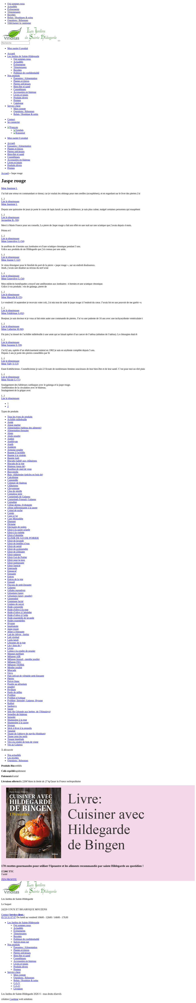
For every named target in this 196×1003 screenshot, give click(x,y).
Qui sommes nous (16, 3)
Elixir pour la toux (16, 560)
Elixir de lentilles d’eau (18, 543)
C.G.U (16, 986)
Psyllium (11, 689)
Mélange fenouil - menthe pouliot (23, 659)
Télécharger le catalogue (19, 23)
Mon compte (19, 108)
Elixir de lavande (15, 540)
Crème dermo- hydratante (19, 505)
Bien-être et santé (21, 86)
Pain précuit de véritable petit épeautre (25, 675)
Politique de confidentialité (26, 73)
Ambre (10, 438)
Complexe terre (14, 494)
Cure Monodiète (15, 518)
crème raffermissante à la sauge (22, 507)
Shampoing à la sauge (17, 722)
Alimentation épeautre (18, 430)
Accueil (11, 53)
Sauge (10, 709)
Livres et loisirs (20, 95)
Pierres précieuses (22, 84)
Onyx (10, 673)
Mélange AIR (14, 656)
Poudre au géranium (17, 684)
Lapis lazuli (13, 640)
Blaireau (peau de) (16, 466)
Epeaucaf (11, 571)
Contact (11, 119)
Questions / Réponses (17, 20)
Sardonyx (12, 706)
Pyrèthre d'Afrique (16, 697)
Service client (13, 106)
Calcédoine (12, 477)
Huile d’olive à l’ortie (17, 615)
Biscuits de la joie (15, 463)
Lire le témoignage (10, 201)
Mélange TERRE (15, 664)
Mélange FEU (14, 662)
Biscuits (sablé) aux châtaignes (22, 460)
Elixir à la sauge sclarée (18, 529)
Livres (10, 648)
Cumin (10, 513)
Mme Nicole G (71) (10, 379)
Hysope (11, 623)
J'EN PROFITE (9, 879)
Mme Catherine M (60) (12, 329)
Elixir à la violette (15, 532)
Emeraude (12, 568)
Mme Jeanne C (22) (10, 260)
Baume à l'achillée (16, 452)
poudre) (11, 686)
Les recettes (13, 757)
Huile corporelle (15, 607)
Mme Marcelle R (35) (11, 297)
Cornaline (12, 502)
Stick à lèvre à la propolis (19, 728)
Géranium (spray (15, 593)
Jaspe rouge (13, 629)
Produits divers (20, 97)
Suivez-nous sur (21, 942)
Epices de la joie (15, 579)
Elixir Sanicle (13, 565)
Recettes (11, 14)
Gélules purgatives (16, 590)
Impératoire (12, 626)
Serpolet (11, 717)
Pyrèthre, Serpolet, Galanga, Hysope (25, 700)
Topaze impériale (15, 739)
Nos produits (13, 75)
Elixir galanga (14, 554)
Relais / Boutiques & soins (20, 17)
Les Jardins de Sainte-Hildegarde (23, 56)
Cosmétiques (19, 89)
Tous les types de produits (19, 416)
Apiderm (11, 447)
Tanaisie (11, 731)
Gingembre (12, 598)
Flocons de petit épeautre (19, 584)
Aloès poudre (13, 436)
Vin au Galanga (15, 744)
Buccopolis (12, 471)
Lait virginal (13, 637)
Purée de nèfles (14, 692)
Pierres (10, 678)
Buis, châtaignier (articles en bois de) (25, 474)
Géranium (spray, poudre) (19, 596)
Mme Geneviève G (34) (12, 241)
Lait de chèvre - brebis (18, 634)
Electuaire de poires (16, 527)
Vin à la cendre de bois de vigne (22, 742)
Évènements (13, 9)
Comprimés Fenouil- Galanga (21, 499)
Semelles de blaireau (17, 714)
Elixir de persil (14, 546)
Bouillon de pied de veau (19, 469)
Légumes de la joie (16, 642)
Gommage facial (15, 601)
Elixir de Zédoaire (16, 551)
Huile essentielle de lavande (20, 618)
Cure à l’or (12, 516)
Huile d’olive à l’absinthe (19, 612)
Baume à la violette (16, 455)
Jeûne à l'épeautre (15, 631)
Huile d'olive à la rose (17, 609)
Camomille (12, 480)
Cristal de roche (15, 510)
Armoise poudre (15, 449)
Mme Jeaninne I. (9, 188)
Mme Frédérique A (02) (12, 313)
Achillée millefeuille (17, 419)
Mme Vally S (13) (10, 363)
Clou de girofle (14, 491)
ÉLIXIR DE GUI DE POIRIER (23, 538)
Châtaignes (12, 485)
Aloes (10, 433)
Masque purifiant (15, 653)
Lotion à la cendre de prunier (21, 651)
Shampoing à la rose (17, 720)
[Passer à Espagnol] (19, 133)
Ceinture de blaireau (17, 483)
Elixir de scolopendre (17, 549)
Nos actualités (14, 755)
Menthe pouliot (14, 667)
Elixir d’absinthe (15, 535)
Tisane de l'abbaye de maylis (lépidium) (26, 733)
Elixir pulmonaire (15, 562)
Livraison (18, 988)
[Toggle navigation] (59, 40)
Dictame (11, 524)
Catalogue (18, 103)
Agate (10, 422)
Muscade (11, 670)
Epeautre (11, 573)
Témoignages (13, 12)
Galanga (11, 587)
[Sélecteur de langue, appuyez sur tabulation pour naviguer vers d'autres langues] (12, 127)
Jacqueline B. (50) (10, 220)
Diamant (11, 521)
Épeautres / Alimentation (25, 78)
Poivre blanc (13, 681)
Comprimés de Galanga (18, 496)
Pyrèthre (11, 695)
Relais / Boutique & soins (25, 114)
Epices (10, 576)
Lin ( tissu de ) (14, 645)
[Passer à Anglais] (18, 130)
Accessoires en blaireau (24, 92)
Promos (17, 100)
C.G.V (16, 983)
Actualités (12, 6)
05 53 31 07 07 (8, 917)
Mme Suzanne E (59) (11, 345)
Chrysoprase (13, 488)
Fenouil (11, 582)
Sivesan (11, 725)
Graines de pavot (15, 604)
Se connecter (13, 122)
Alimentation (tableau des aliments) (24, 427)
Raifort (10, 703)
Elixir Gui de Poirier (17, 557)
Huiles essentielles (16, 620)
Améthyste (12, 441)
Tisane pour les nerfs (17, 736)
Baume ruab (13, 458)
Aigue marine (14, 425)
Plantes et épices (21, 81)
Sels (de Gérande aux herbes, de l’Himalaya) (29, 711)
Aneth (10, 444)
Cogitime (13, 999)
